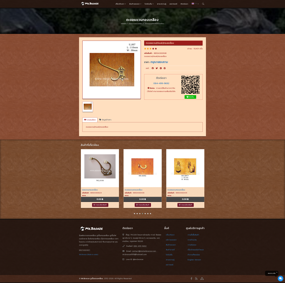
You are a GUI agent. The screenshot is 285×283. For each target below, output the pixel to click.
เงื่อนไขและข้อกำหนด (196, 249)
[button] (134, 214)
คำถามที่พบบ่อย (194, 254)
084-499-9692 (161, 83)
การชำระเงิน (192, 240)
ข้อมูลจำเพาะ (106, 119)
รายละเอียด (91, 120)
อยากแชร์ (173, 4)
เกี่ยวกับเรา (120, 4)
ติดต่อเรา (184, 4)
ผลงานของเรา (84, 250)
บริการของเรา (171, 240)
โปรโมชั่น (148, 4)
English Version (194, 259)
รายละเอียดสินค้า (101, 205)
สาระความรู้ (161, 4)
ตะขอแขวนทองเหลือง (135, 24)
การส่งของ (192, 245)
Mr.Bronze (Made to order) (88, 254)
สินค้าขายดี (170, 249)
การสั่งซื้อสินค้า (193, 235)
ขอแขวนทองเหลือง (90, 189)
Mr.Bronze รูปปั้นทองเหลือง (92, 278)
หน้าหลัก (123, 24)
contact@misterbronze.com (144, 251)
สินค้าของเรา (134, 4)
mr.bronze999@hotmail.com (134, 254)
